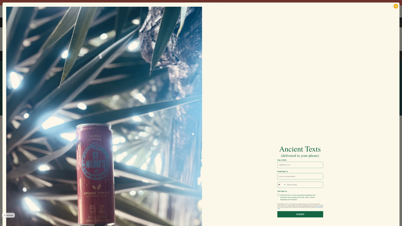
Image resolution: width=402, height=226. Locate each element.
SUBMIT (300, 214)
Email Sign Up (282, 171)
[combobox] (281, 185)
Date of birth (281, 160)
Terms (278, 208)
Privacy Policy (319, 207)
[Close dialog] (395, 6)
